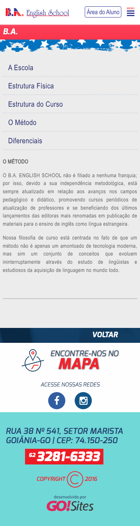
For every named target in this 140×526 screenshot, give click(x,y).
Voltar (105, 335)
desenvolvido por (70, 497)
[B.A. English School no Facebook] (56, 400)
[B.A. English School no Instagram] (83, 400)
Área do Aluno (103, 11)
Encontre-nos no (84, 361)
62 (64, 457)
